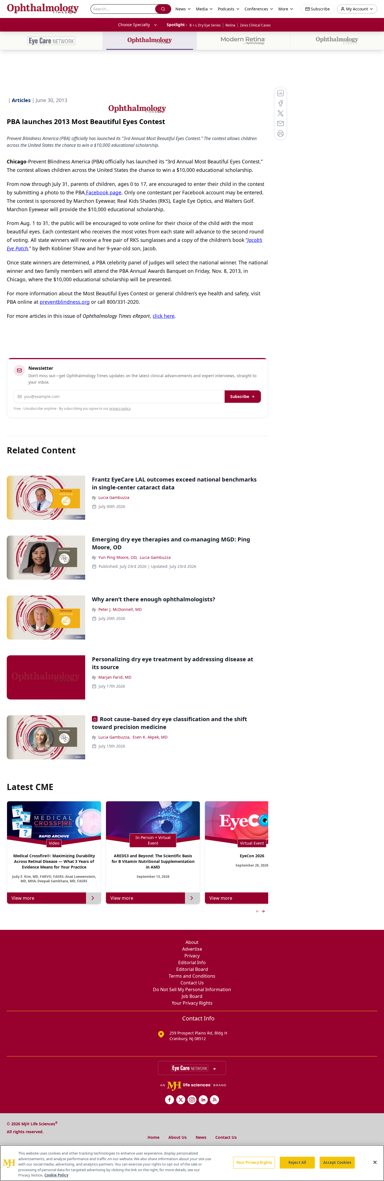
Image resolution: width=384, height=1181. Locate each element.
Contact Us (192, 983)
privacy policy (119, 408)
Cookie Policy (56, 1175)
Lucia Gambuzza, (114, 737)
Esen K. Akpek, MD (150, 737)
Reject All (297, 1162)
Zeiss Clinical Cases (255, 25)
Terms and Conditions (192, 976)
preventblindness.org (65, 301)
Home (153, 1137)
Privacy (192, 956)
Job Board (192, 996)
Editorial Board (192, 969)
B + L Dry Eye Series (205, 25)
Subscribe (239, 396)
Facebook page (103, 192)
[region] (192, 1163)
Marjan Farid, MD (114, 677)
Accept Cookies (337, 1162)
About (192, 942)
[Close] (375, 1162)
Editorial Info (192, 962)
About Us (177, 1137)
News (201, 1137)
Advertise (192, 949)
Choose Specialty (134, 24)
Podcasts (226, 9)
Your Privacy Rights (192, 1003)
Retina (230, 25)
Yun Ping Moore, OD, (117, 557)
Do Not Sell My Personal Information (192, 989)
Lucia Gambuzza (113, 497)
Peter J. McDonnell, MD (120, 609)
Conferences (256, 9)
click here (164, 315)
